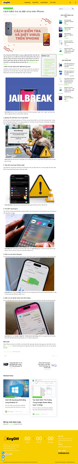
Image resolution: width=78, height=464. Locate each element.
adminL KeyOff (11, 411)
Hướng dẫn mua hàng (7, 462)
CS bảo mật (34, 462)
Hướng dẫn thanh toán (17, 462)
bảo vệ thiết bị (8, 346)
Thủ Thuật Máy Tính (8, 8)
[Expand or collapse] (55, 56)
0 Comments (13, 14)
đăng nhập (11, 424)
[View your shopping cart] (75, 2)
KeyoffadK (37, 414)
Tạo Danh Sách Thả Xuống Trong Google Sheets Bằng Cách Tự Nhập (42, 402)
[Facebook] (6, 454)
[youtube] (9, 454)
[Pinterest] (11, 454)
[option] (16, 396)
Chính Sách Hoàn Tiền (27, 462)
